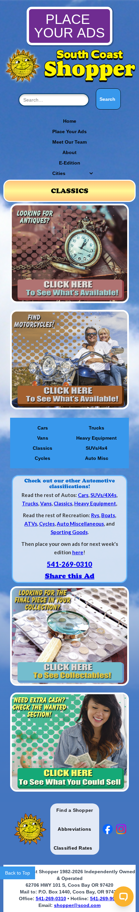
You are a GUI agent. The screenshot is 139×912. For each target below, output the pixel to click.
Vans (42, 438)
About (69, 152)
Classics (42, 448)
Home (69, 121)
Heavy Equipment (96, 438)
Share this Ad (69, 576)
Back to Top (17, 873)
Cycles (42, 458)
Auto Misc (96, 458)
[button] (69, 173)
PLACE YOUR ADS (69, 26)
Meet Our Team (69, 142)
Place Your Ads (69, 131)
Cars (42, 428)
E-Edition (69, 163)
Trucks (96, 428)
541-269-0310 (69, 564)
